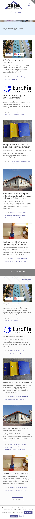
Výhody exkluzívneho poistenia (13, 61)
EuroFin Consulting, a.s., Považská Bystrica (14, 96)
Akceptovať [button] (28, 512)
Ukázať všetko (27, 279)
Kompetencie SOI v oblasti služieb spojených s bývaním (16, 145)
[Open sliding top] (33, 2)
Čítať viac (22, 516)
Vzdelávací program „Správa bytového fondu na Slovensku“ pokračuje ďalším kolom (17, 196)
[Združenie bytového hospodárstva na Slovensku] (13, 5)
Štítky (13, 278)
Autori (20, 278)
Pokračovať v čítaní (16, 215)
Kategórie (7, 278)
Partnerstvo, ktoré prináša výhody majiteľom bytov (15, 243)
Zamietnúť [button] (14, 516)
